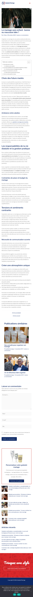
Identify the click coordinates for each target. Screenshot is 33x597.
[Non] (31, 591)
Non (19, 594)
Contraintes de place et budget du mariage (14, 69)
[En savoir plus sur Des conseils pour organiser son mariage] (16, 335)
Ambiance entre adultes (10, 66)
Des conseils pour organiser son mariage (15, 345)
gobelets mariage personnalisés (20, 122)
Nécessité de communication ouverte (13, 72)
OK (14, 594)
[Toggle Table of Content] (28, 62)
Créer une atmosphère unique (9, 74)
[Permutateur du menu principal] (29, 3)
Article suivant (16, 315)
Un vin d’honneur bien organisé (14, 372)
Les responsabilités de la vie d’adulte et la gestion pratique (15, 67)
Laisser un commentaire (22, 35)
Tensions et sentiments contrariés (10, 70)
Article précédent (16, 312)
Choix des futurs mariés (8, 64)
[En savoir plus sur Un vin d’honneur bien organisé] (16, 362)
